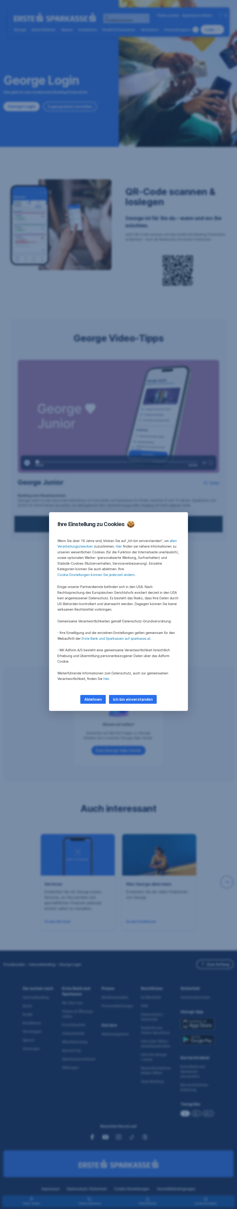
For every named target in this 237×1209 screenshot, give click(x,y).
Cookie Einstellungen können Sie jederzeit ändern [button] (96, 575)
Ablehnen (93, 699)
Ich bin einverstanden (133, 699)
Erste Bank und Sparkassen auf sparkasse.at (116, 638)
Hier (119, 546)
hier (106, 679)
